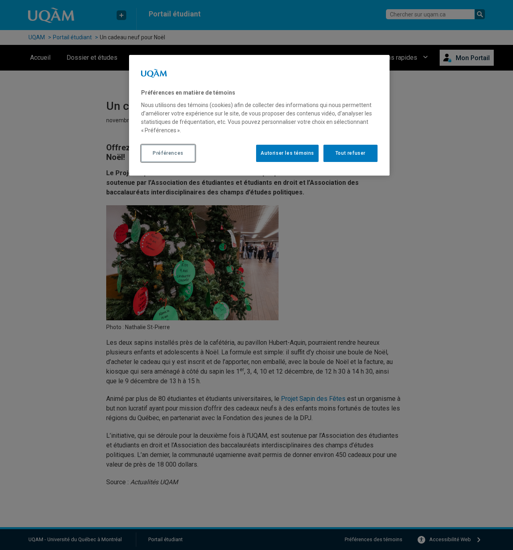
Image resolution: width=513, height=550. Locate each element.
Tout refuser (350, 153)
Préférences (168, 153)
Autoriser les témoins (287, 153)
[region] (259, 115)
